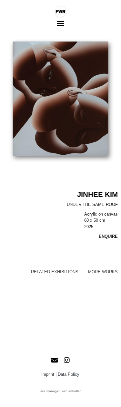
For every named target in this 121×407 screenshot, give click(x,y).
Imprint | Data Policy (60, 374)
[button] (61, 23)
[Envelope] (54, 360)
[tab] (54, 272)
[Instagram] (66, 360)
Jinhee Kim (97, 194)
